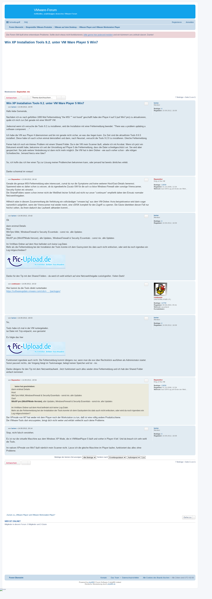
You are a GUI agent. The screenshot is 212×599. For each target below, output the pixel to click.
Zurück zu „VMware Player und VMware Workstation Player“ (31, 515)
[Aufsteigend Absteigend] (134, 457)
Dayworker (21, 92)
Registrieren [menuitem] (177, 22)
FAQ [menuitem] (26, 22)
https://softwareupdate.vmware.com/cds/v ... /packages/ (33, 291)
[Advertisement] (100, 67)
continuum (158, 297)
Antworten (11, 97)
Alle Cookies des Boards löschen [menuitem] (156, 578)
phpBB (91, 582)
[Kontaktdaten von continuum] (166, 309)
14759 (163, 303)
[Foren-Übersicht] (19, 10)
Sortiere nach (102, 457)
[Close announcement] (193, 34)
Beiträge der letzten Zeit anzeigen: (68, 457)
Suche (58, 98)
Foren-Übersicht (16, 578)
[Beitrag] (7, 107)
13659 (163, 185)
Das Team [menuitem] (115, 578)
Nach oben (193, 174)
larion (156, 103)
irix (28, 92)
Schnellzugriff (14, 22)
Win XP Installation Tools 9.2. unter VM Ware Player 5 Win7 (51, 42)
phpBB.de (111, 584)
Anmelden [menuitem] (190, 22)
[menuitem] (130, 578)
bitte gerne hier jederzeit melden (98, 35)
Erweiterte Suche (63, 98)
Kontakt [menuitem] (104, 578)
